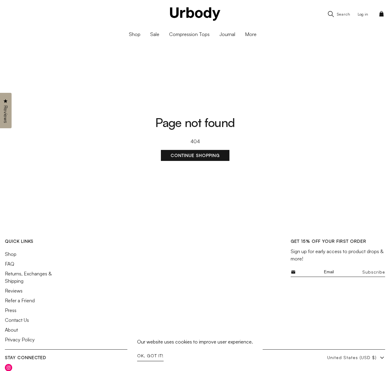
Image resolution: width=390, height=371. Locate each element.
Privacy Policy (20, 339)
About (11, 330)
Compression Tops (189, 34)
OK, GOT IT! (150, 355)
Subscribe (373, 272)
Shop (10, 254)
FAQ (9, 264)
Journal (227, 34)
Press (10, 310)
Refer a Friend (20, 300)
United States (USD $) (352, 357)
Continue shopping (195, 155)
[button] (382, 14)
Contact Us (17, 320)
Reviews (14, 291)
